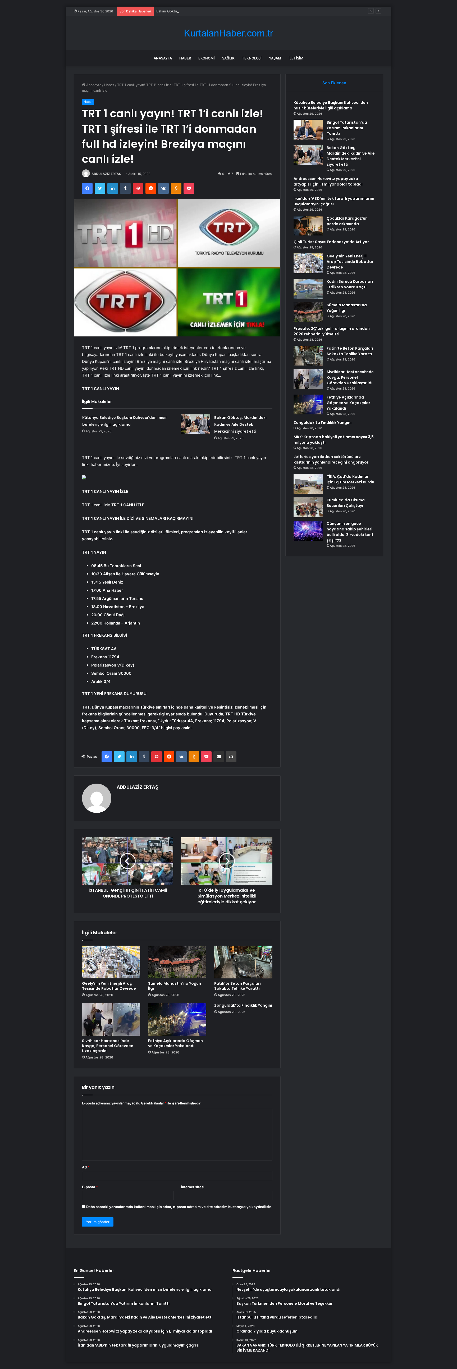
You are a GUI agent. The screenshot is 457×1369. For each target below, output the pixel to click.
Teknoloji (252, 58)
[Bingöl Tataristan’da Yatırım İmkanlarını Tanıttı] (308, 130)
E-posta (90, 1187)
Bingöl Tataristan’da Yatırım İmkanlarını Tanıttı (347, 128)
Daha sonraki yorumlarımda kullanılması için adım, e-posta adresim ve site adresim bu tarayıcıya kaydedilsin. (179, 1207)
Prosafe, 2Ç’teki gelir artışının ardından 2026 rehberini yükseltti (332, 331)
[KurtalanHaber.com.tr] (228, 33)
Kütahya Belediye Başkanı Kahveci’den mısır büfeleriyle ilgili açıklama (331, 105)
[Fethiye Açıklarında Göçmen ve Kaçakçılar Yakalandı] (177, 1019)
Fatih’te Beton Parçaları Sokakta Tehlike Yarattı (237, 986)
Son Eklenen (334, 82)
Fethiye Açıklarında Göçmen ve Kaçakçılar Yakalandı (175, 1043)
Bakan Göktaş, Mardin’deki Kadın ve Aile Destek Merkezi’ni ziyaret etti (213, 11)
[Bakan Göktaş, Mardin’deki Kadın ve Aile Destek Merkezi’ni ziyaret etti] (195, 424)
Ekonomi (206, 58)
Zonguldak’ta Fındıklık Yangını (243, 1005)
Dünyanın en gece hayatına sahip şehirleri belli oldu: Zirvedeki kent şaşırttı (350, 532)
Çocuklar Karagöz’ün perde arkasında (347, 221)
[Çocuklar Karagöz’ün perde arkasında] (308, 225)
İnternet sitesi (192, 1187)
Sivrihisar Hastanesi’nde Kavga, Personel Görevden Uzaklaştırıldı (107, 1045)
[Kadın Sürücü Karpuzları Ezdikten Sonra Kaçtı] (308, 289)
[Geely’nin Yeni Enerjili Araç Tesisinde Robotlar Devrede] (111, 962)
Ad (85, 1167)
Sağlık (228, 58)
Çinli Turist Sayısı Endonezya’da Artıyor (331, 241)
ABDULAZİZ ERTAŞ (106, 174)
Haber (185, 58)
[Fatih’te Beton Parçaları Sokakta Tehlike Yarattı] (243, 962)
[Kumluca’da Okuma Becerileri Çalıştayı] (308, 507)
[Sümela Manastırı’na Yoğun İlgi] (177, 962)
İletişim (296, 58)
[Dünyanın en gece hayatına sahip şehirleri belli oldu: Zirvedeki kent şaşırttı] (308, 531)
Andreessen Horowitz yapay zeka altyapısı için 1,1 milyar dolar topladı (328, 181)
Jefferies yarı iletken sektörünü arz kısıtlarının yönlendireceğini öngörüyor (331, 459)
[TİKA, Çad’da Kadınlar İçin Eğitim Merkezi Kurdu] (308, 484)
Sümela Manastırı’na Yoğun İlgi (174, 986)
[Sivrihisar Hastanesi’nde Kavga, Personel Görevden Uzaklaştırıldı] (111, 1019)
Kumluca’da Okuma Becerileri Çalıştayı (346, 502)
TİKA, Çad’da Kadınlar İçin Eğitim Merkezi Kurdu (350, 479)
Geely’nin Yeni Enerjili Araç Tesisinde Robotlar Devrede (109, 986)
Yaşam (275, 58)
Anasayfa (163, 58)
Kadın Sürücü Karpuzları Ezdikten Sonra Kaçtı (350, 284)
